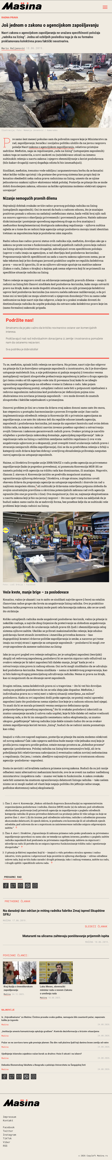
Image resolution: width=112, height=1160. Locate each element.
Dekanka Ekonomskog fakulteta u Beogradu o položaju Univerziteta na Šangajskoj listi (43, 1065)
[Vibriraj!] (28, 887)
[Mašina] (21, 6)
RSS (5, 1145)
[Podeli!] (35, 887)
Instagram (9, 1134)
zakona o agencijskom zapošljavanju (51, 147)
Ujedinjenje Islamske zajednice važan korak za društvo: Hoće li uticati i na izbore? (41, 1053)
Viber (6, 1142)
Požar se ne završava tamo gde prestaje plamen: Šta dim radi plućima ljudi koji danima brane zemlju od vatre (54, 1042)
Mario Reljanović (13, 48)
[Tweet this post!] (13, 887)
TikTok (7, 1138)
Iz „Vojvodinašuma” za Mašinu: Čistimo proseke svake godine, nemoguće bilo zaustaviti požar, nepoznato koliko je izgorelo (53, 1019)
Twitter (8, 1131)
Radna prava (9, 17)
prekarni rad (13, 876)
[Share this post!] (6, 887)
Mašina (7, 994)
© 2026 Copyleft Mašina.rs (93, 1155)
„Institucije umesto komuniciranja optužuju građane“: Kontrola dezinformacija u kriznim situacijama (50, 1031)
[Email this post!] (20, 887)
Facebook (9, 1127)
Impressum (9, 1116)
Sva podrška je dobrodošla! (22, 349)
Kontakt (8, 1120)
